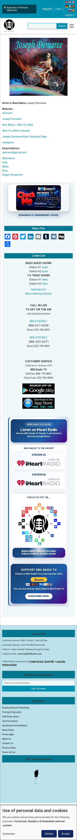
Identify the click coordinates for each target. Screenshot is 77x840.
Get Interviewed (10, 721)
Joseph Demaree (12, 118)
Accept (66, 833)
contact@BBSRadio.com (29, 654)
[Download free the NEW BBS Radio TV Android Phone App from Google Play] (38, 388)
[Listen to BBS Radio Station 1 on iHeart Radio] (38, 462)
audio (45, 267)
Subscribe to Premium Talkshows (17, 9)
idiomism (7, 113)
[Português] (73, 6)
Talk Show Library (10, 716)
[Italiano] (70, 6)
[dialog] (38, 822)
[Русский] (70, 10)
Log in (59, 9)
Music (5, 166)
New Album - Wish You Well (17, 124)
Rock (5, 170)
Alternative (8, 158)
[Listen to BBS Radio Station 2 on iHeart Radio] (38, 482)
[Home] (9, 25)
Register (47, 8)
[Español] (73, 10)
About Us (6, 739)
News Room (8, 730)
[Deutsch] (66, 6)
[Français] (73, 2)
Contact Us (7, 743)
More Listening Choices (38, 293)
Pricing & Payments (11, 712)
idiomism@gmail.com (14, 152)
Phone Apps (8, 734)
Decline (49, 833)
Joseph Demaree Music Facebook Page (24, 136)
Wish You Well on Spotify (16, 130)
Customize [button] (9, 833)
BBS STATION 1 (38, 321)
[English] (66, 2)
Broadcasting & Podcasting (15, 707)
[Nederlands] (70, 2)
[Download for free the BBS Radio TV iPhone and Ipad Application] (38, 402)
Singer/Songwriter (12, 174)
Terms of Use (8, 752)
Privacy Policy (9, 748)
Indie (5, 162)
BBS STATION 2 (38, 337)
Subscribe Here (39, 596)
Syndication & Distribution (14, 725)
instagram (8, 142)
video (45, 279)
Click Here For (38, 289)
